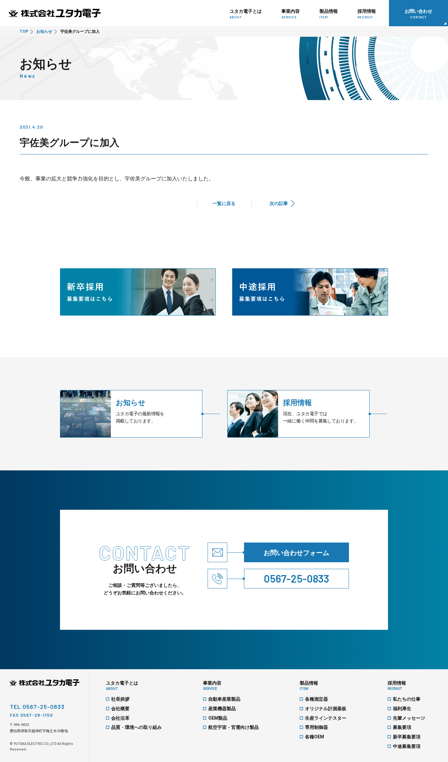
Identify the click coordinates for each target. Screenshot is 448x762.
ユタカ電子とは (122, 685)
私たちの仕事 (406, 699)
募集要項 (402, 727)
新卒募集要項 (406, 736)
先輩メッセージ (409, 718)
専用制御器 (316, 727)
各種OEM (314, 736)
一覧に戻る (224, 203)
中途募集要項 (406, 746)
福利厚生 (402, 708)
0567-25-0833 (296, 578)
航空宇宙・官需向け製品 (233, 727)
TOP (24, 31)
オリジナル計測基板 (325, 708)
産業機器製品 (222, 708)
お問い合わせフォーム (296, 553)
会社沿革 (120, 718)
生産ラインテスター (325, 718)
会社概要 (120, 708)
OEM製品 (217, 718)
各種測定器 (316, 699)
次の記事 (279, 203)
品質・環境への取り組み (136, 727)
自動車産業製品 (224, 699)
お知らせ (44, 31)
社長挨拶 (120, 699)
